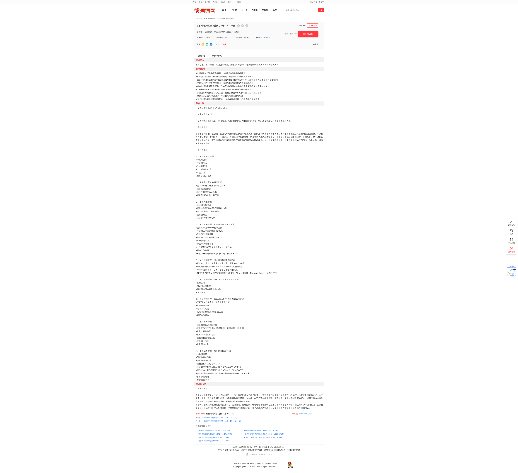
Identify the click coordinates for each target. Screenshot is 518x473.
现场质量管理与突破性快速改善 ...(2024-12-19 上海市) (264, 434)
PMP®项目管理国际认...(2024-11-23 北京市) (214, 431)
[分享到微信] (207, 44)
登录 (311, 2)
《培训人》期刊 (252, 447)
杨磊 (226, 37)
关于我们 (221, 450)
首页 (205, 19)
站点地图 (282, 450)
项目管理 (222, 19)
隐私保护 (251, 450)
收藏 (315, 44)
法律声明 (244, 450)
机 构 (275, 10)
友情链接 (274, 450)
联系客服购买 (308, 34)
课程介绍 (201, 56)
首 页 (224, 10)
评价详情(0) (217, 56)
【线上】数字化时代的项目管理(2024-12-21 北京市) (263, 437)
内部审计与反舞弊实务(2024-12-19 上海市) (213, 437)
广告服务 (259, 450)
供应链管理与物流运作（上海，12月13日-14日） (220, 418)
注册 (315, 2)
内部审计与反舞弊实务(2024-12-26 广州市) (213, 441)
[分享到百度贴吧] (211, 44)
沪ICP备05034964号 (269, 463)
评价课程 (313, 25)
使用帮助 (297, 450)
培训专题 (273, 447)
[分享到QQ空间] (203, 44)
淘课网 (234, 447)
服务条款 (236, 450)
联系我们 (290, 450)
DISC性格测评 (264, 447)
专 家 (234, 10)
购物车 (321, 2)
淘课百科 (241, 447)
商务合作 (228, 450)
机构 (229, 2)
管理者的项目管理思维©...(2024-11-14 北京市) (261, 431)
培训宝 (239, 2)
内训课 (255, 10)
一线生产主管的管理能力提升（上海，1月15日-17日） (222, 421)
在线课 (265, 10)
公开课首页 (213, 19)
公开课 (244, 10)
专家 (200, 2)
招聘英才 (267, 450)
